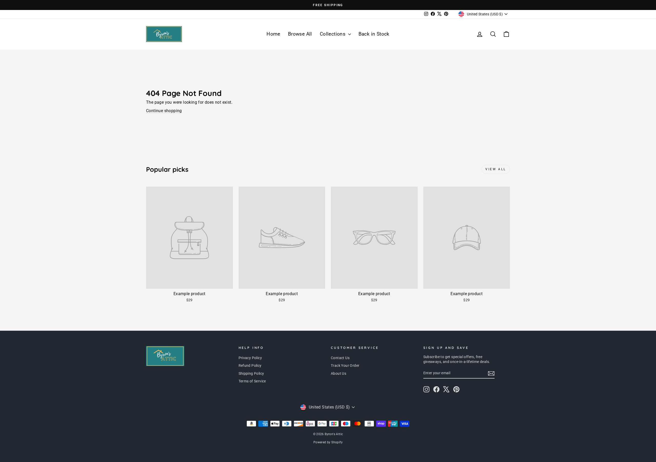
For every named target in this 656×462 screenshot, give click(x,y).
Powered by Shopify (328, 442)
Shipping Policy (251, 373)
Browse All (300, 34)
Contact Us (340, 358)
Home (273, 34)
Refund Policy (250, 365)
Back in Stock (373, 34)
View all (495, 169)
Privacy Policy (250, 358)
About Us (338, 373)
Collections (333, 34)
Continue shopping (164, 110)
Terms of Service (252, 381)
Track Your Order (345, 365)
